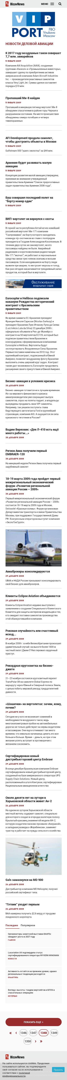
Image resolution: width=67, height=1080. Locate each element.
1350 (27, 1041)
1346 (23, 1033)
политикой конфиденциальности (16, 1074)
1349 (54, 1033)
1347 (33, 1033)
